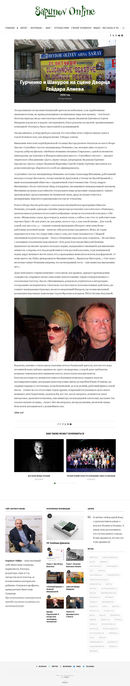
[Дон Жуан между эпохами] (39, 455)
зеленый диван (108, 593)
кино (115, 606)
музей (92, 620)
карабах (93, 606)
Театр (101, 571)
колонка (94, 611)
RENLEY (66, 677)
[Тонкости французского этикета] (75, 603)
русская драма (96, 633)
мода (102, 615)
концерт (109, 611)
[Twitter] (113, 35)
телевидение (96, 642)
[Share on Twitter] (65, 424)
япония (93, 651)
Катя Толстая (95, 566)
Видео (96, 28)
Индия (103, 562)
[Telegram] (122, 35)
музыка (105, 620)
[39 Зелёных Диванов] (64, 527)
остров (118, 620)
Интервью (36, 28)
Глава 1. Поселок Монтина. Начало (73, 565)
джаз (92, 593)
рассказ (93, 629)
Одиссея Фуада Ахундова (72, 588)
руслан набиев (110, 629)
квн (104, 606)
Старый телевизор (81, 28)
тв (91, 638)
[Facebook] (110, 35)
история (109, 597)
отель (93, 624)
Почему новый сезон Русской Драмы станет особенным (91, 476)
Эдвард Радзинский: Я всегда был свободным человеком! (52, 617)
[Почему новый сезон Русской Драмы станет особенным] (91, 455)
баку (108, 584)
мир (92, 615)
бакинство (95, 584)
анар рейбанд (96, 575)
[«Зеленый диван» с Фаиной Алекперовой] (55, 577)
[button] (17, 461)
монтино (115, 615)
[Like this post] (60, 424)
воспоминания (108, 589)
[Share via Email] (70, 424)
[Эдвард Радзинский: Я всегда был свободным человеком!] (55, 603)
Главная (9, 28)
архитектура (113, 575)
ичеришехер (108, 602)
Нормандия (112, 566)
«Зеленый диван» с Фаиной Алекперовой (54, 589)
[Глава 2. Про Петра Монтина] (55, 555)
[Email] (119, 35)
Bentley (93, 557)
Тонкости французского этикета (72, 614)
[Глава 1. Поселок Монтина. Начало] (75, 555)
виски (93, 589)
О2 (91, 571)
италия (93, 602)
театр (102, 638)
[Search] (123, 28)
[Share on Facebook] (62, 424)
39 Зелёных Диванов (58, 543)
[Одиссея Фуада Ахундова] (75, 577)
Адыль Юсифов (109, 557)
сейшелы (113, 633)
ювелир (113, 646)
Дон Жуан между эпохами (39, 476)
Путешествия (61, 28)
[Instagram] (116, 35)
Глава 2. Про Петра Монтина (54, 565)
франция (112, 642)
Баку (48, 28)
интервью (94, 597)
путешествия (108, 624)
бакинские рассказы (98, 580)
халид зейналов (96, 646)
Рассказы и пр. (110, 28)
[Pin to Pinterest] (68, 424)
